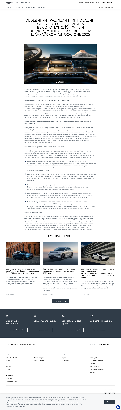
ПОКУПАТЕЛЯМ (18, 7)
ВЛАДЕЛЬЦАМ (30, 7)
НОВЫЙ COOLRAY (11, 360)
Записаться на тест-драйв (73, 330)
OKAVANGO (9, 375)
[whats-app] (113, 393)
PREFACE (8, 366)
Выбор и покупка (39, 358)
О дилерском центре (96, 360)
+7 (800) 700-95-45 (103, 344)
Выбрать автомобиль (43, 330)
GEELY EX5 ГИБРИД (11, 358)
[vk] (105, 393)
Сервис (64, 358)
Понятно (109, 402)
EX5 (7, 363)
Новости (92, 363)
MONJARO (9, 378)
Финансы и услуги (39, 360)
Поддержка (65, 360)
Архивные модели (11, 381)
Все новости (58, 301)
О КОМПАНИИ (42, 7)
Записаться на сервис (99, 330)
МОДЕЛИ (8, 7)
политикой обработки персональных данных (45, 398)
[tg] (109, 393)
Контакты (93, 372)
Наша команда (94, 366)
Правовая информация (97, 369)
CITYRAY (8, 369)
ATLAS (7, 372)
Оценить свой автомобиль (17, 330)
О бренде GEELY (95, 358)
